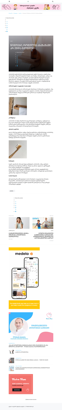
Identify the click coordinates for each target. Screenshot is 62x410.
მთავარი (10, 13)
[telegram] (7, 31)
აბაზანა (12, 190)
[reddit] (7, 27)
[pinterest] (7, 23)
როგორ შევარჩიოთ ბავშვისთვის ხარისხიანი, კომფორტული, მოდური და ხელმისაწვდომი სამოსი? (43, 235)
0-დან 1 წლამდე (18, 366)
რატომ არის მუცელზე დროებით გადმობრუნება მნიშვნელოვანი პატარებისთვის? (32, 368)
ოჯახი (20, 13)
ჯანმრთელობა (12, 230)
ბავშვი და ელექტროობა (21, 352)
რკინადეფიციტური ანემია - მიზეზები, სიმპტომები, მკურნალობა (19, 234)
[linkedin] (7, 25)
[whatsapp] (7, 29)
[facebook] (7, 21)
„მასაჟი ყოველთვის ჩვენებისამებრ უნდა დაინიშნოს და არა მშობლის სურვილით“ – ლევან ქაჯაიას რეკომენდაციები (28, 345)
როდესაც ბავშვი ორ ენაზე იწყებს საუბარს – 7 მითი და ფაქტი (31, 360)
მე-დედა (15, 13)
